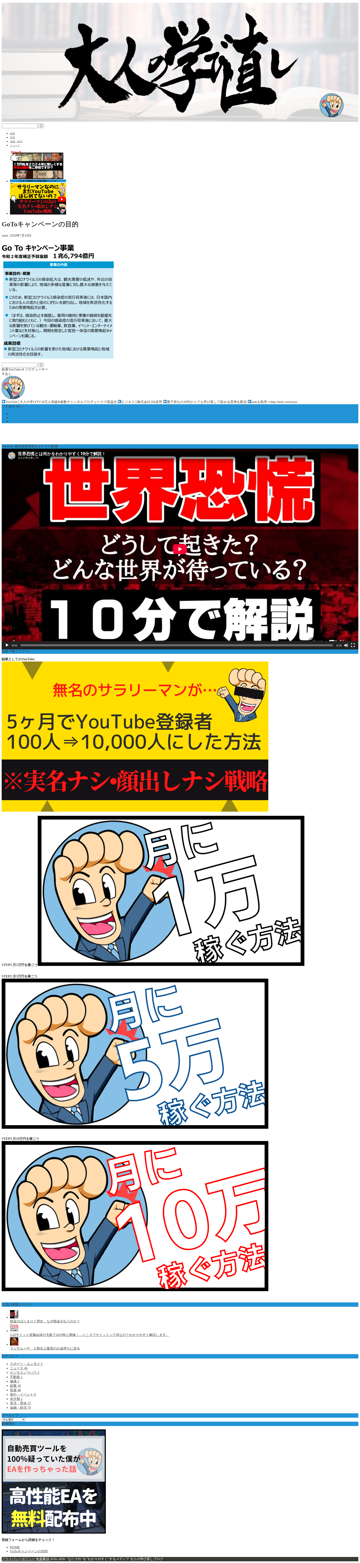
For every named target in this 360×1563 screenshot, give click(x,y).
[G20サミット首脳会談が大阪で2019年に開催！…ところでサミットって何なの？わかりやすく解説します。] (14, 1331)
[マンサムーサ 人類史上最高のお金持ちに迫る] (14, 1344)
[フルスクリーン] (353, 645)
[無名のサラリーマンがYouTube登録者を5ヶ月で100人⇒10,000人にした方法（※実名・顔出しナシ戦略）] (135, 810)
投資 (12, 137)
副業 (12, 133)
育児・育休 (20, 1403)
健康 (14, 1381)
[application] (180, 549)
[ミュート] (346, 645)
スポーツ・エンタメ (26, 1364)
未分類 (16, 1399)
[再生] (7, 645)
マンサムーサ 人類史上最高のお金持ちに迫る (45, 1348)
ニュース (15, 145)
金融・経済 (16, 141)
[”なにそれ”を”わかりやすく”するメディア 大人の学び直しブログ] (180, 120)
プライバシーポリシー (18, 1559)
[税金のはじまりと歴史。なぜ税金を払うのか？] (14, 1317)
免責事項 (42, 1559)
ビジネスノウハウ (24, 1372)
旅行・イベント (23, 1394)
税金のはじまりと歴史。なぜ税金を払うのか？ (45, 1321)
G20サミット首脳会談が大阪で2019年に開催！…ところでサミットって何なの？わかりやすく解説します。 (89, 1335)
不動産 (16, 1377)
